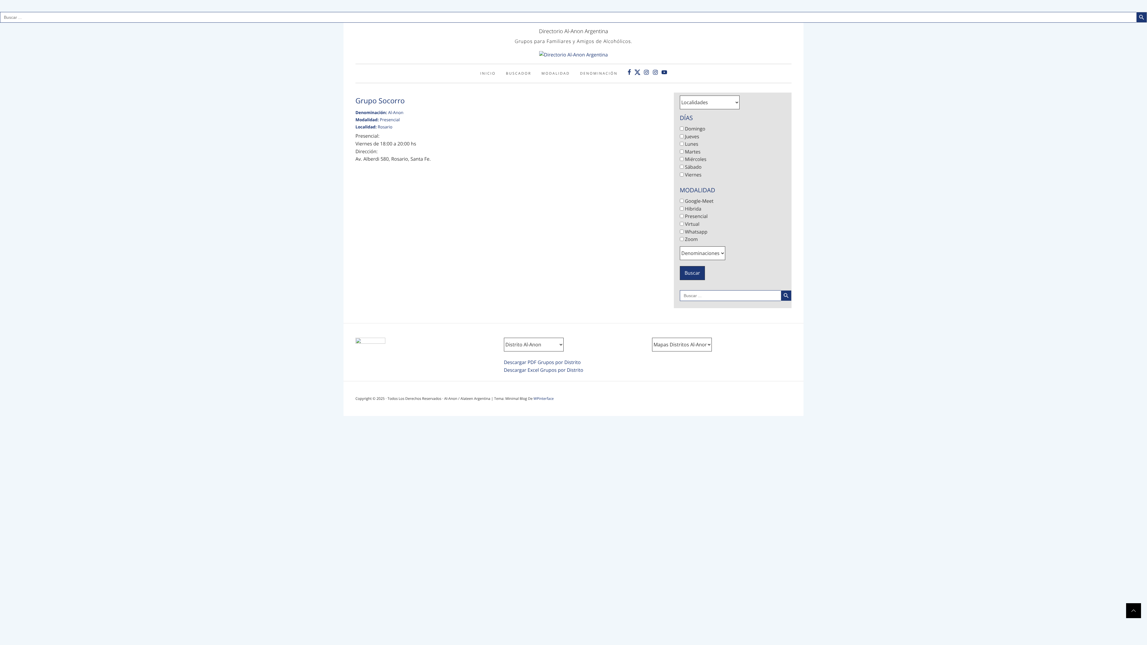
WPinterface (543, 398)
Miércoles (695, 159)
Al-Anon (395, 113)
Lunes (691, 144)
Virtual (692, 224)
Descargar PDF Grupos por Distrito (542, 362)
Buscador (518, 73)
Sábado (693, 167)
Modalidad (556, 73)
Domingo (694, 128)
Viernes (693, 174)
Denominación (599, 73)
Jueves (691, 136)
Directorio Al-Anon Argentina (573, 31)
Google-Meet (699, 201)
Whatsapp (695, 231)
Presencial (390, 120)
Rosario (385, 127)
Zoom (691, 239)
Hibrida (692, 208)
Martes (692, 151)
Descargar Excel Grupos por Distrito (543, 370)
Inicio (488, 73)
